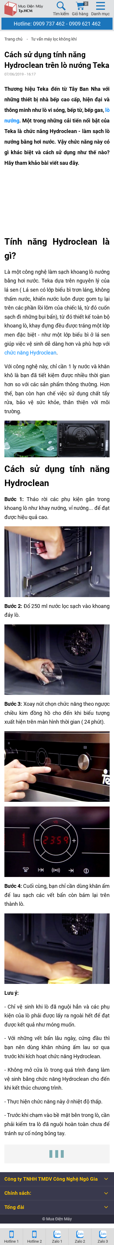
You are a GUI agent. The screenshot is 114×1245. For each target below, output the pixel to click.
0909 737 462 (49, 24)
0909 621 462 (85, 24)
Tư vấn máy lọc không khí (54, 39)
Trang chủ (13, 39)
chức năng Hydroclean (30, 353)
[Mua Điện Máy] (23, 8)
